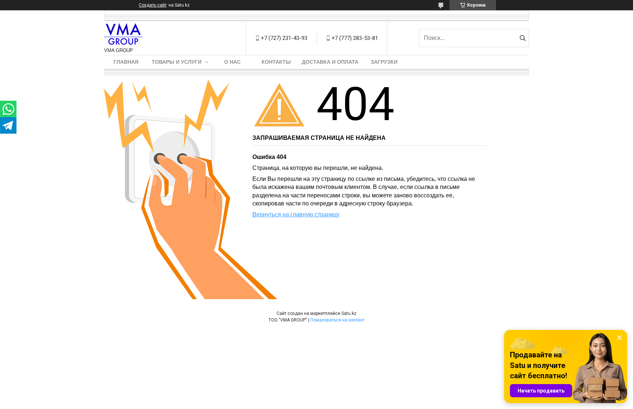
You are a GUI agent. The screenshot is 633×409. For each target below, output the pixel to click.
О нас (232, 62)
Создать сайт (153, 5)
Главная (126, 62)
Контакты (276, 62)
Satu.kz (348, 313)
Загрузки (384, 62)
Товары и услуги (176, 62)
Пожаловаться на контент (337, 320)
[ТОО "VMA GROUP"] (123, 34)
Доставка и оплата (330, 62)
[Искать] (522, 38)
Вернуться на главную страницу (296, 214)
